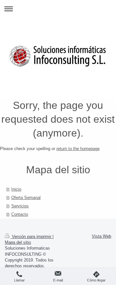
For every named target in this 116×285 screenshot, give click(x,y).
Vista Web (101, 236)
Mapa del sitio (18, 242)
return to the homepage (78, 148)
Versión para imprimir (32, 236)
